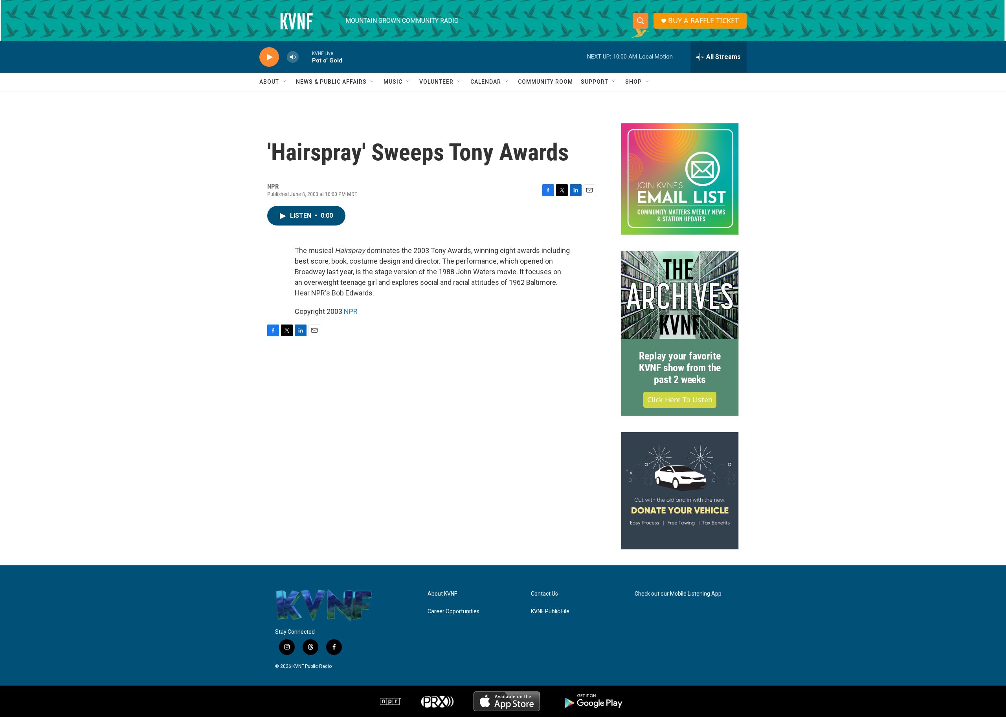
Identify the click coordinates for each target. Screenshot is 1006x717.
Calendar (485, 82)
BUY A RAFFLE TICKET (703, 21)
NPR (351, 311)
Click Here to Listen (679, 399)
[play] (269, 57)
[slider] (305, 57)
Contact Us (544, 594)
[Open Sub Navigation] (285, 82)
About (269, 82)
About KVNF (442, 594)
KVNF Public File (550, 611)
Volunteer (436, 82)
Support (594, 82)
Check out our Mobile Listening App (678, 594)
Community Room (545, 82)
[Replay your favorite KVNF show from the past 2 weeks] (679, 295)
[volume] (292, 57)
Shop (633, 82)
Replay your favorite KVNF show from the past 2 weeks (680, 367)
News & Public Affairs (331, 82)
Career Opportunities (453, 611)
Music (393, 82)
